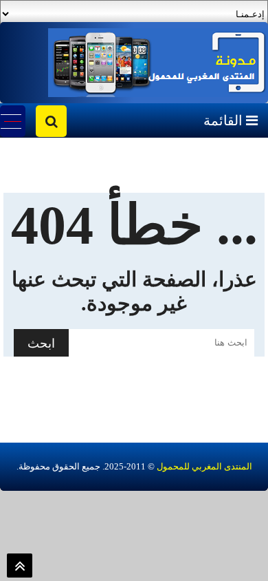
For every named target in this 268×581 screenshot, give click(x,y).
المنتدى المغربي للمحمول (204, 466)
